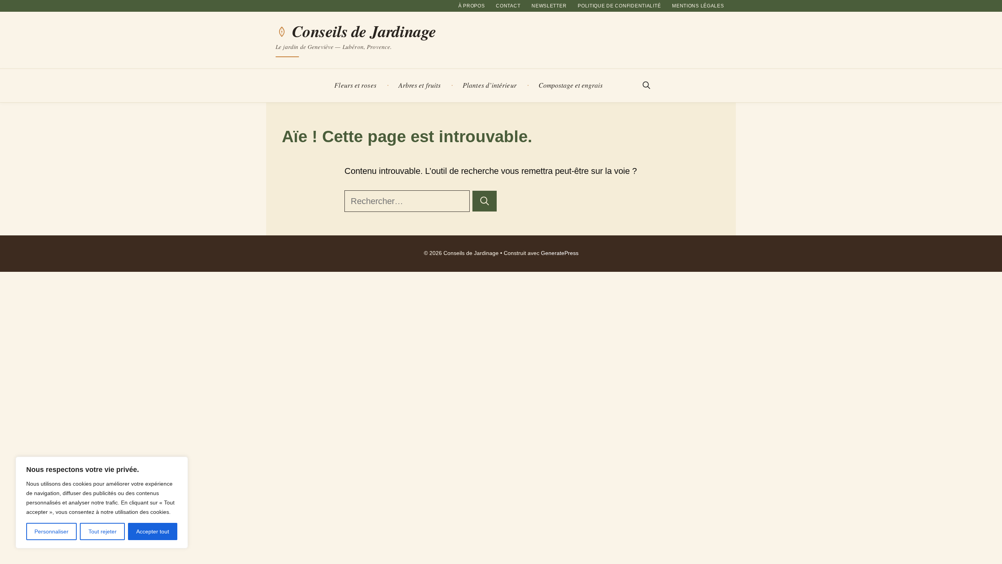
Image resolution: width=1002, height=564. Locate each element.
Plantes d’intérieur (490, 85)
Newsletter (549, 6)
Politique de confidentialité (619, 6)
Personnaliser (51, 531)
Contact (508, 6)
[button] (646, 85)
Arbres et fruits (419, 85)
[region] (102, 502)
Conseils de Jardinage (364, 31)
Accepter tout (152, 531)
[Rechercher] (484, 201)
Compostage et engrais (571, 85)
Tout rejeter (102, 531)
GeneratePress (559, 253)
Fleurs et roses (355, 85)
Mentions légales (698, 6)
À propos (471, 6)
